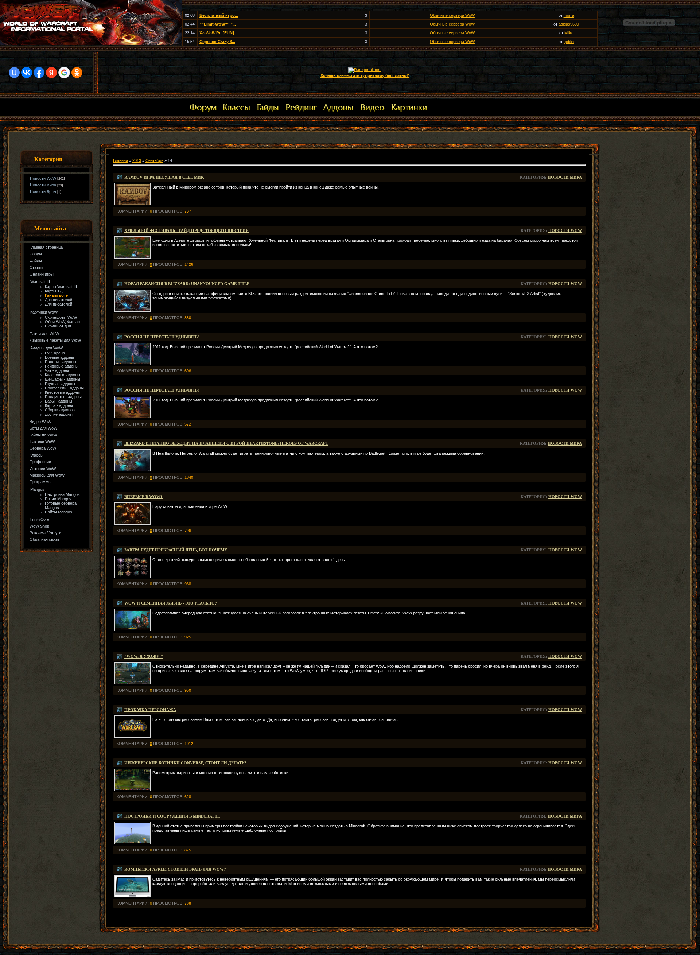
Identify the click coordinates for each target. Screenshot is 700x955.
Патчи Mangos (58, 499)
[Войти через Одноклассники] (76, 72)
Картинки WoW (44, 312)
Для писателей (58, 300)
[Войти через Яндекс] (51, 72)
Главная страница (46, 247)
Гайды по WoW (43, 435)
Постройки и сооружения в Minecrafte (172, 816)
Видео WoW (40, 421)
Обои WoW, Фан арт (63, 321)
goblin (569, 41)
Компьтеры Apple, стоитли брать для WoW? (175, 869)
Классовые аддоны (62, 375)
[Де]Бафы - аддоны (62, 379)
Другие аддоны (59, 414)
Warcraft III (40, 281)
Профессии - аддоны (64, 388)
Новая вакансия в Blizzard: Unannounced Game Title (186, 284)
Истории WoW (43, 468)
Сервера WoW (43, 448)
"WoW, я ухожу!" (143, 656)
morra (569, 15)
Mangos (37, 489)
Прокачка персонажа (150, 709)
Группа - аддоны (60, 383)
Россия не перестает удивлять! (161, 337)
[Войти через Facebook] (39, 72)
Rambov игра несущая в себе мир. (164, 177)
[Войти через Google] (64, 72)
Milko (568, 33)
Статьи (36, 267)
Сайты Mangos (58, 512)
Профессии (40, 461)
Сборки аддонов (60, 410)
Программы (40, 482)
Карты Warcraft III (61, 286)
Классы (36, 455)
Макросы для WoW (47, 475)
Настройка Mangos (62, 494)
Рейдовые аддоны (61, 366)
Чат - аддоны (57, 370)
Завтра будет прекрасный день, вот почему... (177, 550)
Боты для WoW (43, 428)
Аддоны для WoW (46, 348)
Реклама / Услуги (45, 533)
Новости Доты (43, 191)
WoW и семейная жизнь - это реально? (170, 603)
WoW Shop (39, 526)
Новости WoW (43, 178)
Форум (36, 254)
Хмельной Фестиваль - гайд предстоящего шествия (186, 230)
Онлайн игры (42, 274)
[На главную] (91, 44)
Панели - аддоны (60, 362)
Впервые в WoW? (143, 496)
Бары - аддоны (58, 401)
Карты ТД (53, 291)
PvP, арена (55, 353)
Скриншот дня (58, 326)
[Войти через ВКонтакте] (26, 72)
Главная (120, 160)
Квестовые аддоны (62, 392)
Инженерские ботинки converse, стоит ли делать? (185, 763)
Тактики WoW (42, 441)
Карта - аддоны (59, 405)
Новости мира (43, 185)
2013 (136, 160)
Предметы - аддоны (63, 397)
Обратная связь (44, 539)
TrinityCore (39, 519)
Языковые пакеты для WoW (55, 340)
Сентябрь (154, 160)
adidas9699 (569, 24)
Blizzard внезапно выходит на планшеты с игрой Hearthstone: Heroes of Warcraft (226, 443)
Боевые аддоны (59, 357)
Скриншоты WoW (61, 317)
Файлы (36, 261)
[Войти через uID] (14, 72)
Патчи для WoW (44, 333)
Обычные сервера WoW (452, 15)
